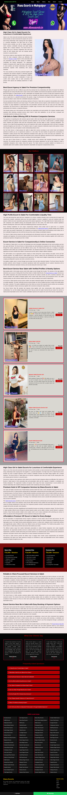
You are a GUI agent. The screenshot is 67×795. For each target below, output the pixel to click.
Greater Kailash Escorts (40, 772)
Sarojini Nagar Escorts (55, 745)
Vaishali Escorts (53, 762)
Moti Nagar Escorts (54, 737)
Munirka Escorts (53, 740)
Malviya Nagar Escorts (24, 759)
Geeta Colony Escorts (39, 764)
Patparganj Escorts (39, 732)
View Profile (59, 314)
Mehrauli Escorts (23, 764)
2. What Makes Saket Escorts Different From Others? (19, 672)
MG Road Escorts (23, 757)
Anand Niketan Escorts (9, 725)
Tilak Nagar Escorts (8, 772)
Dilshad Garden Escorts (9, 764)
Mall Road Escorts (54, 727)
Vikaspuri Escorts (54, 769)
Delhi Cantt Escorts (39, 759)
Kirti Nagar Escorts (23, 747)
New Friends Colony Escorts (41, 720)
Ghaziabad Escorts (39, 767)
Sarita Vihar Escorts (39, 752)
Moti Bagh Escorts (54, 735)
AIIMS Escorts (7, 720)
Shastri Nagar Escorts (54, 749)
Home (32, 1)
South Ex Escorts (53, 752)
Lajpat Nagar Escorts (24, 749)
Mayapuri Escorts (23, 762)
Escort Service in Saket (51, 273)
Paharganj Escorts (39, 725)
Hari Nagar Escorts (23, 717)
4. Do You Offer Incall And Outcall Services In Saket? (19, 681)
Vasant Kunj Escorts (54, 764)
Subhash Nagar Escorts (40, 757)
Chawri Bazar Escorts (8, 747)
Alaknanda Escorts (8, 722)
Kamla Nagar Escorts (24, 740)
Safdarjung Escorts (39, 747)
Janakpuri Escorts (23, 727)
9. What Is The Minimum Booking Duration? (17, 702)
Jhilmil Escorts (23, 730)
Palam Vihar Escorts (39, 727)
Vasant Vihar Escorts (54, 767)
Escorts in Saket (13, 58)
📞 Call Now (17, 793)
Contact (60, 1)
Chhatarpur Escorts (8, 749)
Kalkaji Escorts (23, 735)
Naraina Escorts (23, 769)
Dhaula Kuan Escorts (8, 762)
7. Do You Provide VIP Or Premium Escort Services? (19, 694)
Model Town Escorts (24, 767)
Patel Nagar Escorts (39, 730)
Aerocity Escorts (7, 717)
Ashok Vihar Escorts (8, 732)
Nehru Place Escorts (39, 717)
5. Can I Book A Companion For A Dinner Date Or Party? (20, 685)
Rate (49, 1)
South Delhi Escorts (39, 754)
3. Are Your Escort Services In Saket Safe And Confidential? (21, 676)
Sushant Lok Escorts (54, 754)
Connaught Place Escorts (9, 754)
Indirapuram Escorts (54, 725)
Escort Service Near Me (58, 623)
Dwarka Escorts (7, 767)
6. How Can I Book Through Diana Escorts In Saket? (19, 689)
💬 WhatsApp (50, 793)
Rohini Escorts (38, 745)
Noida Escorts (53, 742)
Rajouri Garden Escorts (40, 740)
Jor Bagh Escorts (23, 732)
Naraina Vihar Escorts (24, 772)
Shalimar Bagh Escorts (55, 747)
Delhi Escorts (7, 759)
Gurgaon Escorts (53, 722)
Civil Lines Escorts (8, 752)
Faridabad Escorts (39, 762)
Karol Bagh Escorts (24, 742)
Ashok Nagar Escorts (8, 730)
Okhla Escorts (38, 722)
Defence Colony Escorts (9, 757)
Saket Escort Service (43, 228)
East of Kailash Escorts (9, 769)
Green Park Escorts (54, 720)
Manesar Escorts (53, 730)
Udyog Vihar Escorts (54, 757)
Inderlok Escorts (23, 725)
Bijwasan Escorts (7, 740)
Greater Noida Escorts (55, 717)
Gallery (43, 1)
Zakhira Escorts (53, 772)
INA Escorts (22, 722)
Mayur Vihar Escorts (54, 732)
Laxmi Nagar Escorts (24, 752)
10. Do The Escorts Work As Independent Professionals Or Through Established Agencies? (27, 706)
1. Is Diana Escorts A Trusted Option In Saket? (18, 668)
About (38, 1)
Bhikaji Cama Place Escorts (10, 737)
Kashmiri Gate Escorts (24, 745)
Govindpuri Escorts (39, 769)
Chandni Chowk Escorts (9, 745)
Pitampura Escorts (39, 735)
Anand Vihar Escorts (8, 727)
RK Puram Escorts (39, 742)
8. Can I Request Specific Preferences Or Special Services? (21, 698)
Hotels (54, 1)
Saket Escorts (19, 95)
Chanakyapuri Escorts (8, 742)
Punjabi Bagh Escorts (39, 737)
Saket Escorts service (10, 500)
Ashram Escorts (7, 735)
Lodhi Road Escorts (24, 754)
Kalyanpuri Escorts (23, 737)
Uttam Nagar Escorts (54, 759)
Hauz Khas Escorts (23, 720)
